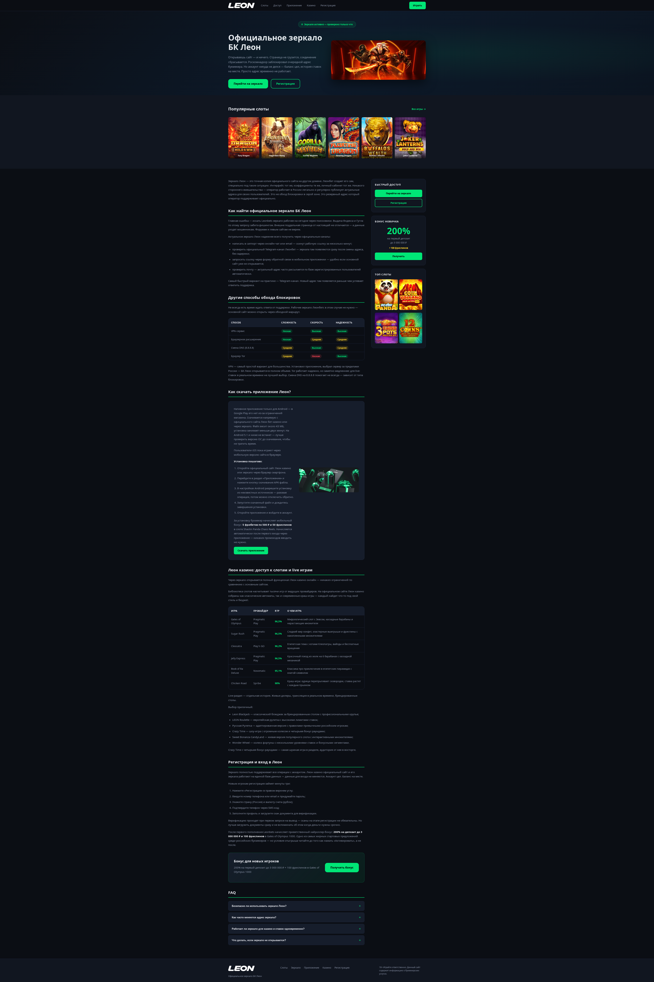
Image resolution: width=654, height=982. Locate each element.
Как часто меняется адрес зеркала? (296, 917)
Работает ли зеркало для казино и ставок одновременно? (296, 929)
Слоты (264, 5)
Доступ (277, 5)
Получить (398, 256)
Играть (417, 5)
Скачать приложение (251, 550)
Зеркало (296, 967)
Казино (311, 5)
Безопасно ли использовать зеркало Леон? (296, 906)
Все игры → (419, 109)
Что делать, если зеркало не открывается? (296, 940)
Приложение (294, 5)
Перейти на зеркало (248, 84)
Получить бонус (341, 867)
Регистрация (328, 5)
